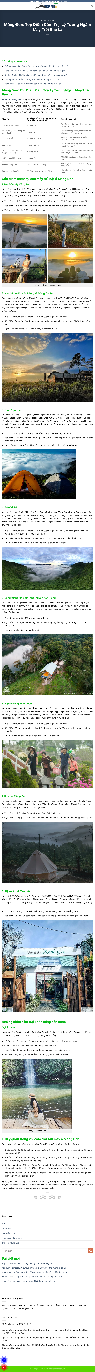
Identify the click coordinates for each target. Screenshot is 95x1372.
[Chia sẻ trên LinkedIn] (59, 1197)
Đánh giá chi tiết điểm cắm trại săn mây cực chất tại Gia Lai (32, 83)
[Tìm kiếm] (92, 6)
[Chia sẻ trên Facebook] (41, 1197)
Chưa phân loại (9, 1228)
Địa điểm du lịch (47, 20)
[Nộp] (90, 1250)
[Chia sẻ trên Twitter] (45, 1197)
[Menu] (3, 6)
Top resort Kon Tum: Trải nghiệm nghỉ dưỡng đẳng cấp (27, 1263)
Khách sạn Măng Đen (12, 1238)
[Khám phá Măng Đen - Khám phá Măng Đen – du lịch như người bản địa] (47, 6)
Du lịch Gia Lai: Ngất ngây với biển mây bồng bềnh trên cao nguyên (36, 75)
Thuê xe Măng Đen (10, 1243)
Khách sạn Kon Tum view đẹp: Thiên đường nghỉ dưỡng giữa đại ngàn (34, 1272)
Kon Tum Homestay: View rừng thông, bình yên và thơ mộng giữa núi (34, 1268)
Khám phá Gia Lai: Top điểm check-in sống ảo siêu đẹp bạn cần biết (36, 66)
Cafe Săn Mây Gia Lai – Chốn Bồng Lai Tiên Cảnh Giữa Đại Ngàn (34, 70)
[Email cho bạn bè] (50, 1197)
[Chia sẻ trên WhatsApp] (36, 1197)
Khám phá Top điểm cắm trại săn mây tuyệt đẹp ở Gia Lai (31, 79)
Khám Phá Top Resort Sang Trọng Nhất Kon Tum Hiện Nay (29, 1281)
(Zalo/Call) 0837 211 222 (58, 1)
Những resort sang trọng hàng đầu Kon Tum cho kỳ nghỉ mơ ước (32, 1276)
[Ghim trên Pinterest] (54, 1197)
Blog (4, 1223)
